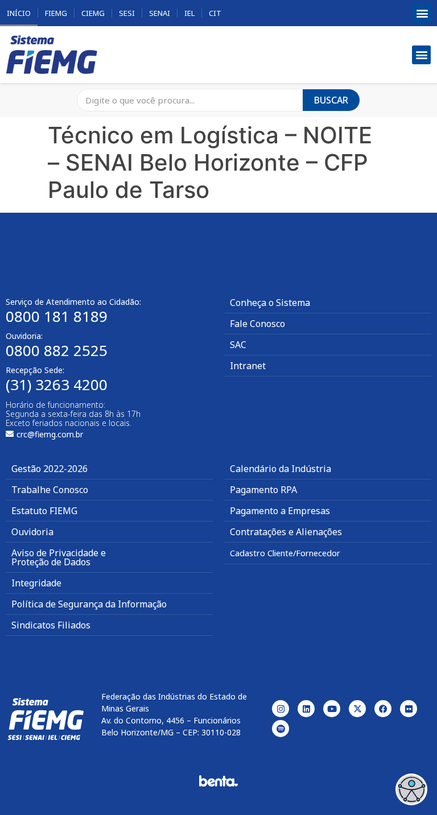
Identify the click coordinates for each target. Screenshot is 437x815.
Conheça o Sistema (270, 302)
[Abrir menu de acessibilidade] (411, 789)
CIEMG (93, 13)
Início (19, 13)
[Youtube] (331, 708)
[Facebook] (382, 708)
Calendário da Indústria (280, 468)
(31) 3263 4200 (57, 384)
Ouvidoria (32, 532)
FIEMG (56, 13)
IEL (189, 13)
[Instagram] (280, 708)
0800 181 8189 (57, 316)
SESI (127, 13)
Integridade (36, 583)
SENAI (159, 13)
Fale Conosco (257, 323)
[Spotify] (280, 728)
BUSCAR (331, 100)
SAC (238, 344)
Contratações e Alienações (286, 532)
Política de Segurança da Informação (89, 604)
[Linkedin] (306, 708)
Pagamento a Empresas (280, 510)
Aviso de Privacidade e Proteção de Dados (58, 557)
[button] (422, 13)
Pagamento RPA (263, 489)
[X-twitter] (357, 708)
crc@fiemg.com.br (50, 434)
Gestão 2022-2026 (49, 468)
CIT (215, 13)
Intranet (248, 365)
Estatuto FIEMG (44, 510)
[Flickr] (408, 708)
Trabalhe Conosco (49, 489)
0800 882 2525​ (57, 350)
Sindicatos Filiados (50, 625)
